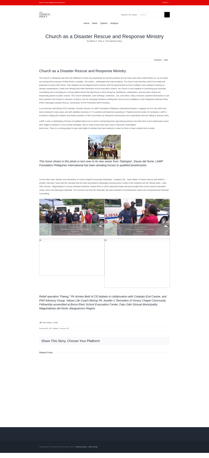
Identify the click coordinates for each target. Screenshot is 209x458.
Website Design (81, 447)
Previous (158, 60)
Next (166, 60)
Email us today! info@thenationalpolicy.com (52, 2)
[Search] (122, 23)
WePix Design (92, 447)
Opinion (55, 328)
